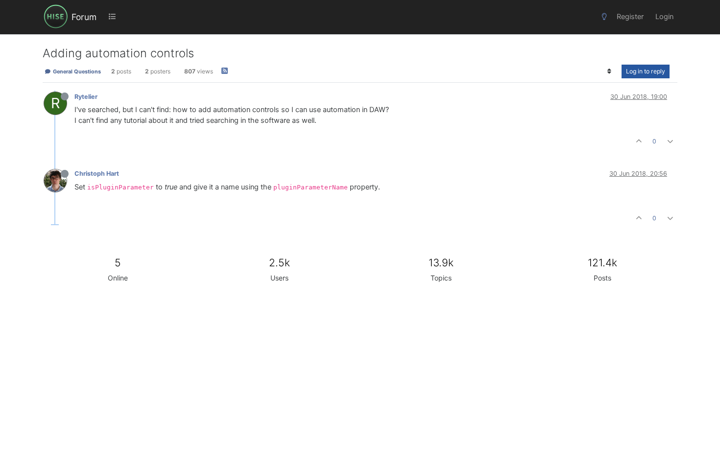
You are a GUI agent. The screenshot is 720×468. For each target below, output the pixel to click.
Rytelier (85, 96)
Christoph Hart (96, 173)
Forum (84, 17)
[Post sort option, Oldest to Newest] (609, 71)
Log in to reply (645, 71)
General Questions (76, 71)
